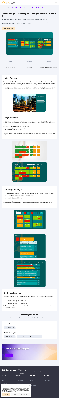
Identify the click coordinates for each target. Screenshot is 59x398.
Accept (6, 394)
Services (18, 375)
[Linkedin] (34, 371)
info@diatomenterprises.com (23, 370)
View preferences (25, 394)
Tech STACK (33, 375)
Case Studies (8, 7)
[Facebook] (36, 371)
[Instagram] (39, 371)
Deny (15, 394)
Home (3, 7)
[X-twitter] (41, 371)
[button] (29, 385)
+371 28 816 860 (21, 373)
